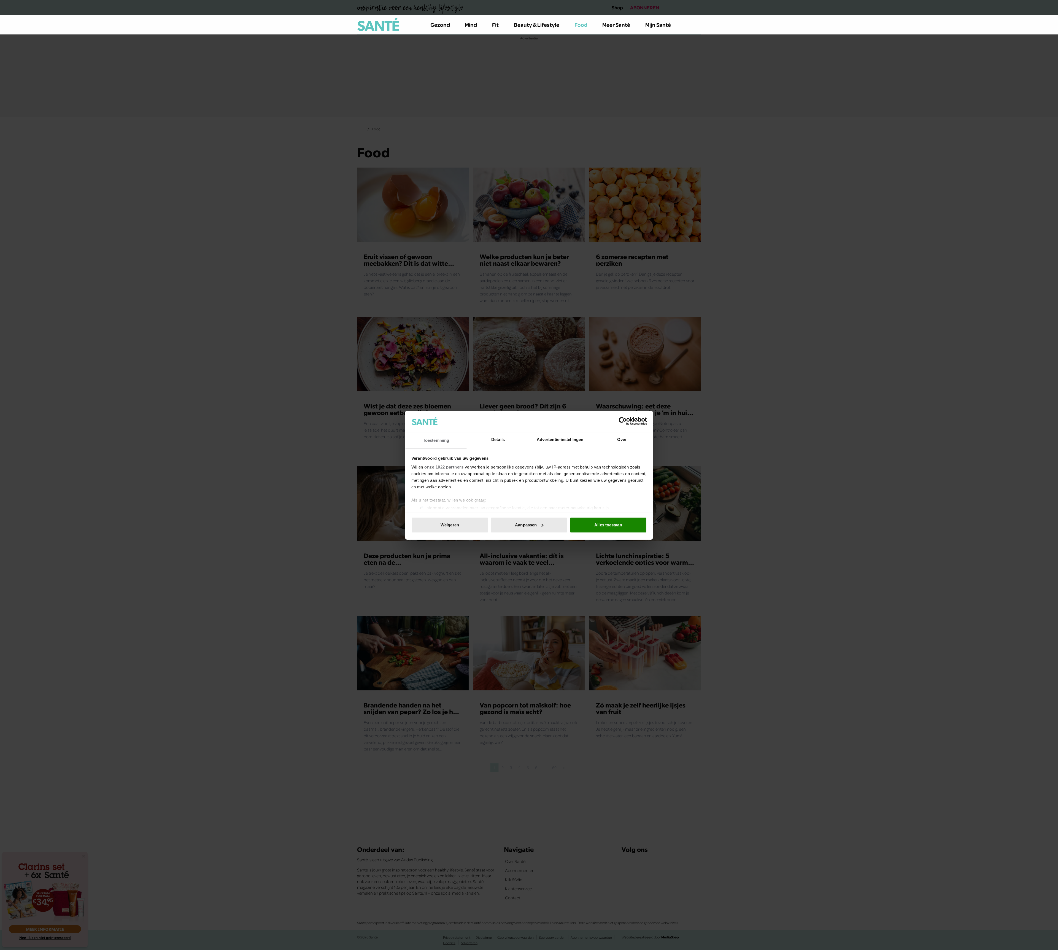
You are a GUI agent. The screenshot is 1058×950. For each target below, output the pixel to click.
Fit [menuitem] (495, 24)
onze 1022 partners (443, 466)
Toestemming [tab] (436, 440)
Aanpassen (526, 525)
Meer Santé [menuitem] (616, 24)
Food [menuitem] (580, 24)
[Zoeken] (696, 24)
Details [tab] (498, 439)
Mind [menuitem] (471, 24)
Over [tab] (622, 439)
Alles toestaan (608, 525)
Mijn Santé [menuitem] (658, 24)
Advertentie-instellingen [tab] (560, 439)
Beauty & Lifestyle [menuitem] (536, 24)
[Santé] (378, 24)
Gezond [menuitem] (440, 24)
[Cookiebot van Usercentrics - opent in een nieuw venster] (623, 421)
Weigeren (450, 525)
